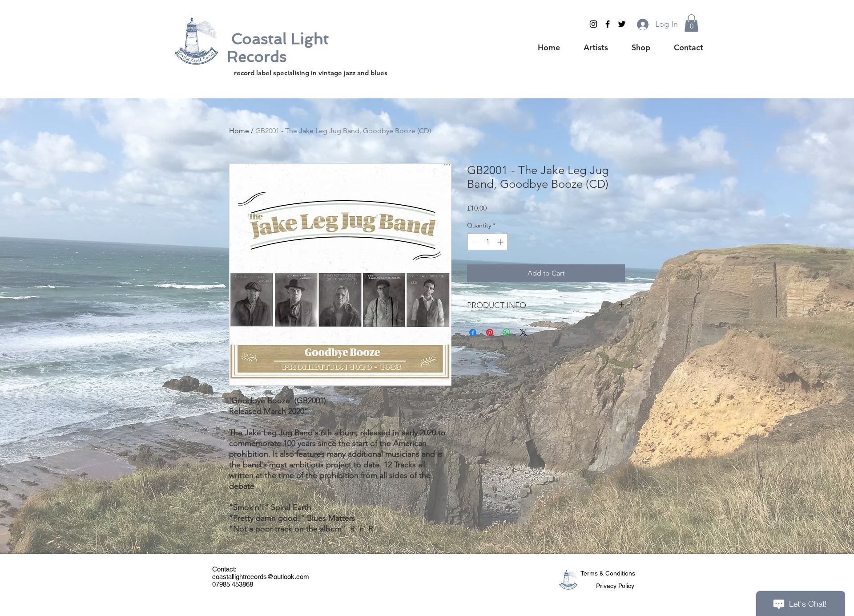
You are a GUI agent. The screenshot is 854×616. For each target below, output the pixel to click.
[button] (691, 23)
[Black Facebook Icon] (607, 24)
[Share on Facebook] (472, 332)
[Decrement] (473, 242)
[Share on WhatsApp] (506, 332)
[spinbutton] (487, 242)
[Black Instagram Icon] (593, 24)
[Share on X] (523, 332)
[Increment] (501, 242)
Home (239, 130)
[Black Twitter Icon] (622, 24)
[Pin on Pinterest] (489, 332)
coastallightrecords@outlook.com (260, 576)
